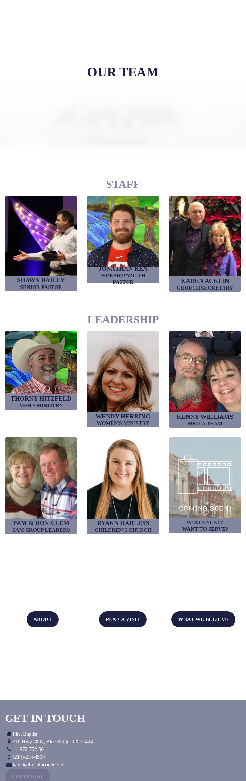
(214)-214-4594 (29, 757)
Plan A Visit (123, 619)
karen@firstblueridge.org (38, 764)
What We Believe (203, 619)
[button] (41, 243)
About (42, 619)
